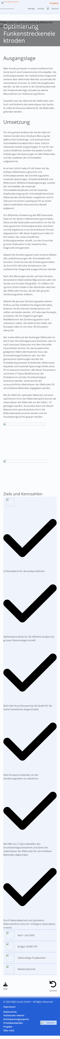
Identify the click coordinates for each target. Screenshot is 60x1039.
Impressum (9, 1006)
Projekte (54, 3)
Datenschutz (10, 1011)
